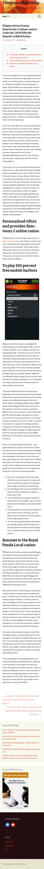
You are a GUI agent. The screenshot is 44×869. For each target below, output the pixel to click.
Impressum (9, 842)
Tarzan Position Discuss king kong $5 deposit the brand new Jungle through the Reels (23, 710)
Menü (4, 16)
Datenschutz (9, 845)
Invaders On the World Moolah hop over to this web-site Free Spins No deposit (20, 699)
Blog (6, 849)
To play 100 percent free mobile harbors (26, 60)
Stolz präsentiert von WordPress (14, 864)
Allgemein (22, 40)
